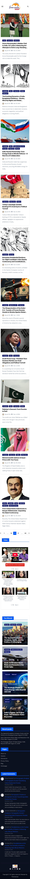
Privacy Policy (5, 761)
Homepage (4, 766)
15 (11, 533)
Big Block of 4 (13, 305)
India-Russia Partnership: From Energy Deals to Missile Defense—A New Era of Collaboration (15, 154)
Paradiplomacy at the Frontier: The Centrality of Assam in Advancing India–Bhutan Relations (17, 829)
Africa (4, 503)
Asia (4, 40)
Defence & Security (19, 146)
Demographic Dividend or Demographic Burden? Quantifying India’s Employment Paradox (17, 781)
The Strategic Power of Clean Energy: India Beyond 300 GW (15, 690)
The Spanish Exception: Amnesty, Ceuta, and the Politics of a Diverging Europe (14, 641)
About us (3, 753)
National (16, 40)
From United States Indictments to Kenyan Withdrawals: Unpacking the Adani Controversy (14, 511)
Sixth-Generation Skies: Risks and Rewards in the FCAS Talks (14, 665)
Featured (9, 40)
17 (18, 533)
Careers (3, 756)
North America (13, 505)
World (17, 148)
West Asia (12, 201)
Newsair (23, 874)
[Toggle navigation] (2, 6)
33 (25, 533)
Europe (5, 148)
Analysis (5, 91)
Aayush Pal (8, 50)
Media (22, 91)
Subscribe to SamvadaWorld (16, 565)
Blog (2, 763)
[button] (16, 569)
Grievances (4, 758)
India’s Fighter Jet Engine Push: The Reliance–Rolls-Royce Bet (14, 715)
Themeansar (14, 877)
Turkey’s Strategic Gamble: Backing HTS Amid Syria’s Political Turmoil (14, 207)
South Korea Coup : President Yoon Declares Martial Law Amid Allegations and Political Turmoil (14, 361)
